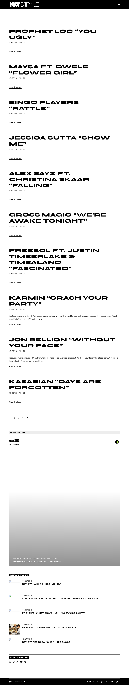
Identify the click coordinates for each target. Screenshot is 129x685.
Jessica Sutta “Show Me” (59, 141)
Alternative (24, 558)
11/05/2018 (27, 610)
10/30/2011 (14, 42)
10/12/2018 (27, 639)
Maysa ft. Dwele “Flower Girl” (49, 70)
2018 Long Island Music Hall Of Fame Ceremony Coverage (60, 598)
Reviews (47, 558)
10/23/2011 (14, 226)
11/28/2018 (27, 581)
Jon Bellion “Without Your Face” (62, 343)
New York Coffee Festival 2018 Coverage (49, 627)
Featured (32, 558)
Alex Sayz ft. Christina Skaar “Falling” (49, 179)
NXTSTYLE (16, 681)
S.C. (24, 42)
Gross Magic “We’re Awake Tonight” (58, 218)
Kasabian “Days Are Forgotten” (55, 385)
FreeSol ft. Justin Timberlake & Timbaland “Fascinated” (54, 259)
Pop (42, 558)
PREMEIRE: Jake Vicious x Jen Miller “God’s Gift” (53, 613)
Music (38, 558)
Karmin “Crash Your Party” (58, 301)
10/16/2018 (27, 624)
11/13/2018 (27, 595)
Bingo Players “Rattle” (44, 105)
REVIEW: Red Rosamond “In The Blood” (46, 642)
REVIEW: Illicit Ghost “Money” (37, 561)
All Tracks (16, 558)
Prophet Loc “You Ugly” (53, 34)
